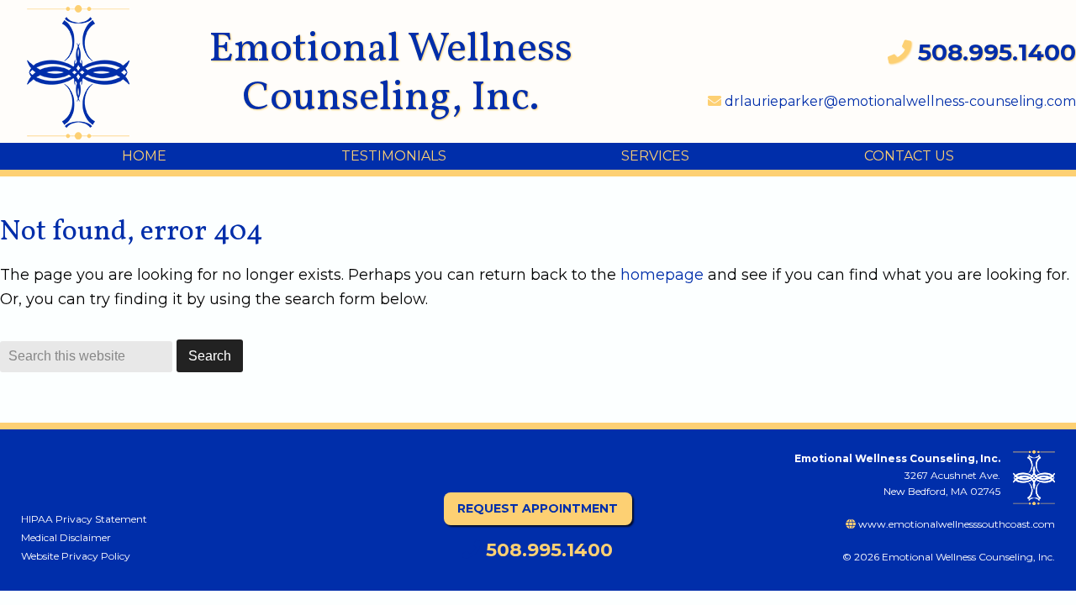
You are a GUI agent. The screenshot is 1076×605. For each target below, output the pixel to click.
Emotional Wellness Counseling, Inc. (390, 74)
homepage (662, 275)
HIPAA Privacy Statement (84, 519)
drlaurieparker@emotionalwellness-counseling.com (898, 101)
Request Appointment (537, 508)
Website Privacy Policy (75, 556)
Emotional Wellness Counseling (92, 72)
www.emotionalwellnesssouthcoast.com (955, 524)
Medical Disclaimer (66, 537)
